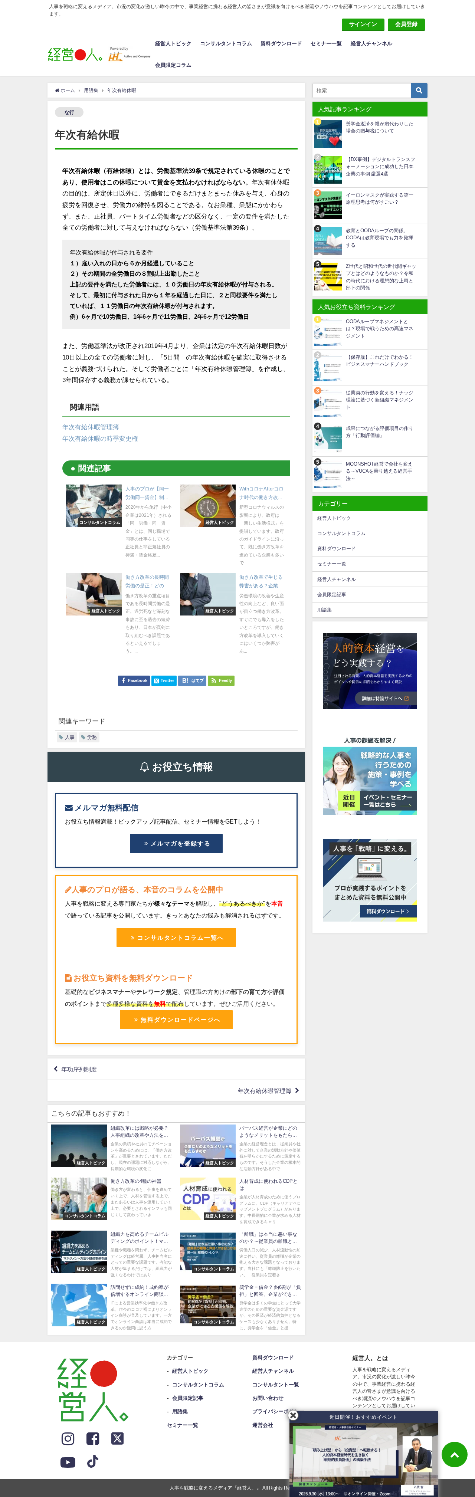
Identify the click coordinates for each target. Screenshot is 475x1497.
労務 (92, 737)
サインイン (363, 24)
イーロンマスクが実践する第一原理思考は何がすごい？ (379, 198)
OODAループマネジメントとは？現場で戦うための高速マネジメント (379, 328)
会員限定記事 (331, 594)
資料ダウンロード (281, 43)
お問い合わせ (268, 1398)
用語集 (324, 609)
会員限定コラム (173, 65)
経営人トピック (173, 43)
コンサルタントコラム (226, 43)
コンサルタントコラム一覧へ (180, 937)
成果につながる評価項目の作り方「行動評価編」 (379, 432)
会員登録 (406, 24)
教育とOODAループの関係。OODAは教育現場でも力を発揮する (379, 237)
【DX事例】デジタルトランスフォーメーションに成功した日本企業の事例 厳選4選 (380, 166)
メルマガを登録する (181, 843)
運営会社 (262, 1425)
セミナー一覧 (326, 43)
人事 (70, 737)
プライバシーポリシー (278, 1411)
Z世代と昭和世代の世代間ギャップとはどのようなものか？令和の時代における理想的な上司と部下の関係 (381, 277)
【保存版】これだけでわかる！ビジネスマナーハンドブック (379, 361)
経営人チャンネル (371, 43)
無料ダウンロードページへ (181, 1019)
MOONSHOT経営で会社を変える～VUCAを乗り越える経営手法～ (379, 471)
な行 (69, 112)
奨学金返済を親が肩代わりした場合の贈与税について (379, 127)
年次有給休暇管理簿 (90, 427)
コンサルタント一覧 (275, 1384)
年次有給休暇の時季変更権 (100, 438)
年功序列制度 (79, 1069)
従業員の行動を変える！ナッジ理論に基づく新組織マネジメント (379, 400)
